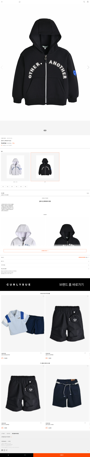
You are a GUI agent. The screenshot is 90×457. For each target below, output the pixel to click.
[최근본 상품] (88, 450)
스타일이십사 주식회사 (5, 436)
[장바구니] (41, 356)
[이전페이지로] (2, 2)
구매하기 (62, 455)
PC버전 (9, 441)
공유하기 (8, 455)
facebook (7, 450)
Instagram (4, 450)
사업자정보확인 (3, 441)
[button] (88, 67)
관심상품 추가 (43, 296)
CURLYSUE (3, 138)
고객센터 (3, 433)
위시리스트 (25, 455)
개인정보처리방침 (15, 433)
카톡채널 (2, 450)
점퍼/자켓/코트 (9, 138)
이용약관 (8, 433)
